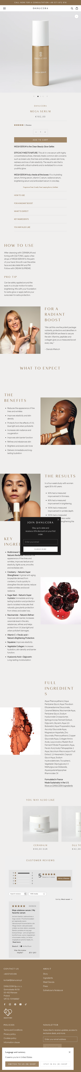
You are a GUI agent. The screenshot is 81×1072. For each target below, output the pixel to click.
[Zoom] (76, 16)
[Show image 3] (43, 96)
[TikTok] (26, 1004)
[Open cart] (77, 8)
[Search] (72, 8)
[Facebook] (5, 1004)
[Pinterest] (15, 1004)
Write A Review (63, 878)
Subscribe (40, 549)
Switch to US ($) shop (22, 1064)
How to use (19, 195)
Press (45, 986)
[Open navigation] (4, 8)
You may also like (22, 227)
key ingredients (21, 219)
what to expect (21, 211)
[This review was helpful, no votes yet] (30, 952)
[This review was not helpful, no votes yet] (34, 952)
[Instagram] (10, 1004)
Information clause (12, 1042)
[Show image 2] (40, 96)
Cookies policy (10, 1038)
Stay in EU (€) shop (55, 1064)
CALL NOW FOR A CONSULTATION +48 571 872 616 (40, 2)
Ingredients (48, 978)
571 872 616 (12, 974)
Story (45, 974)
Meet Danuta (48, 982)
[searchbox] (16, 893)
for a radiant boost (23, 203)
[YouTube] (20, 1004)
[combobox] (64, 899)
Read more (16, 942)
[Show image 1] (37, 96)
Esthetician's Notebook (53, 990)
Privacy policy (10, 1034)
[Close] (58, 520)
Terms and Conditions (13, 1030)
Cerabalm (41, 845)
